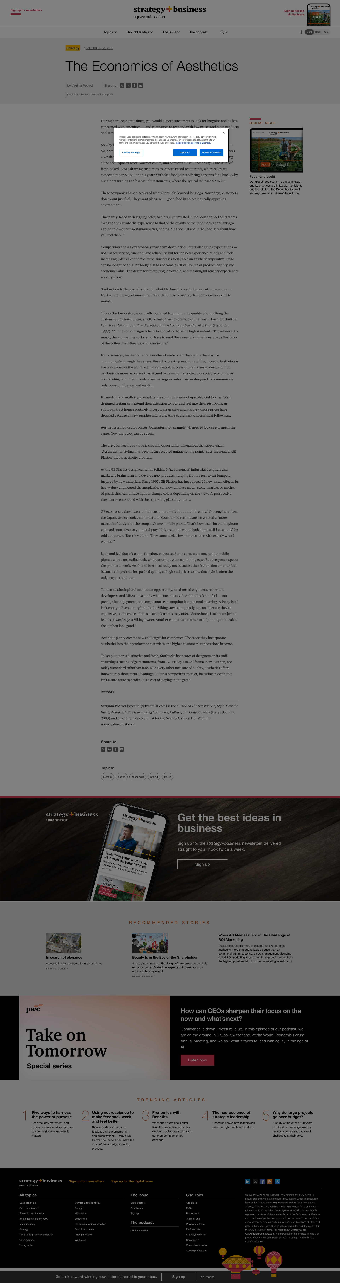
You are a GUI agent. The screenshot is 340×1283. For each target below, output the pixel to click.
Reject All (185, 152)
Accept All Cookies (211, 152)
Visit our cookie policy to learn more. (193, 143)
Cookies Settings (131, 152)
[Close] (224, 132)
